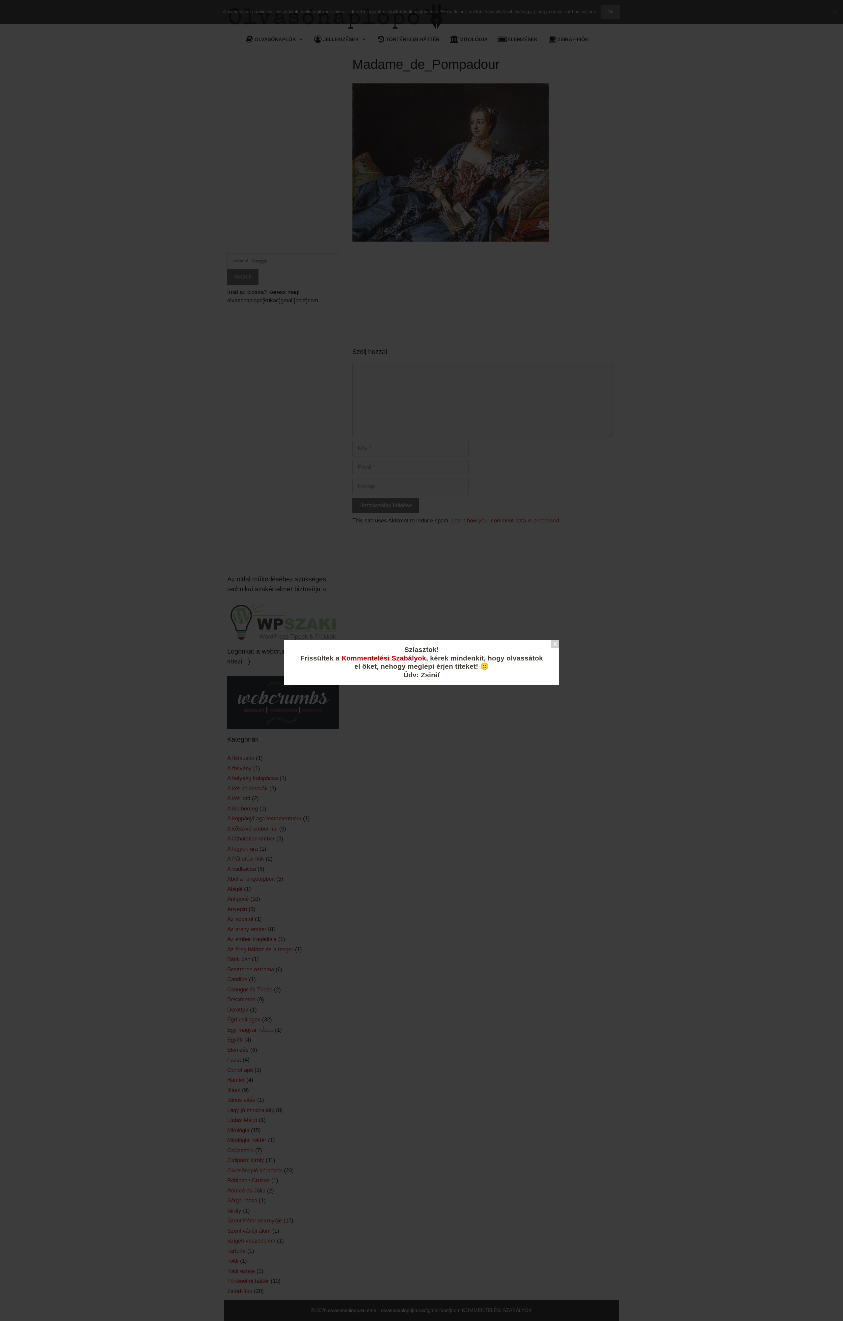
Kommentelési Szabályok (383, 658)
